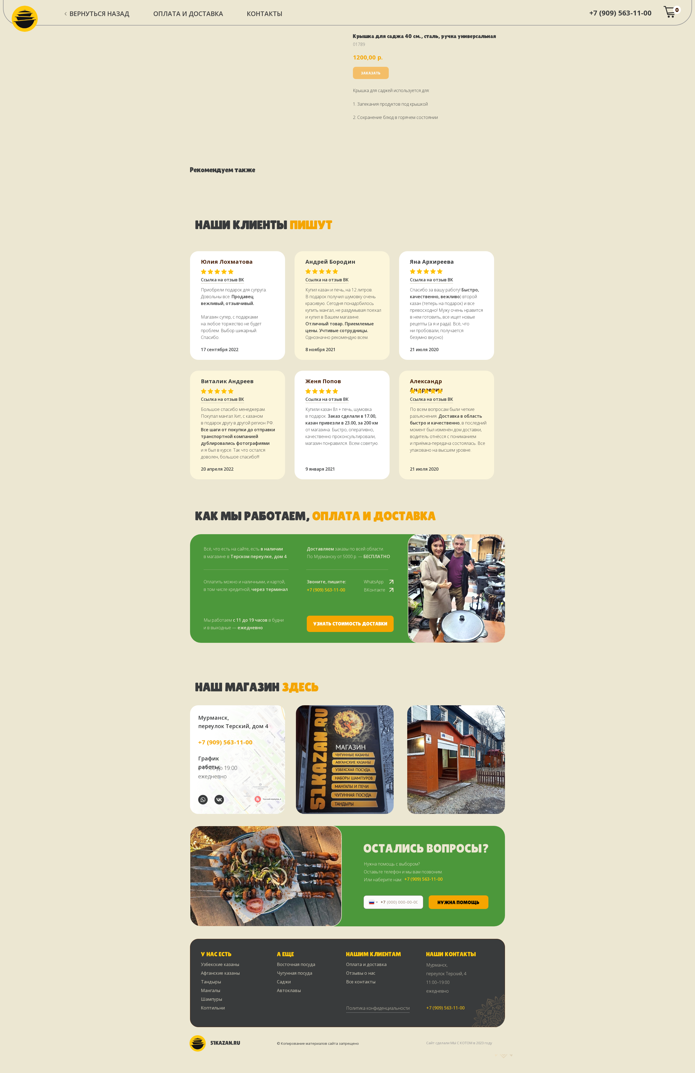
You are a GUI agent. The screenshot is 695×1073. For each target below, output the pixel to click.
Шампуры (211, 999)
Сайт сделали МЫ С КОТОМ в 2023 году (459, 1042)
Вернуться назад (99, 13)
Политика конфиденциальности (378, 1008)
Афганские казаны (220, 973)
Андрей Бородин (330, 261)
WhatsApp (374, 582)
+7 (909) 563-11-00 (620, 12)
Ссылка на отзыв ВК (327, 399)
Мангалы (210, 990)
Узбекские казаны (220, 964)
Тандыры (211, 982)
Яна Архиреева (432, 261)
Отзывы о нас (360, 973)
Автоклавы (289, 990)
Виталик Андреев (227, 381)
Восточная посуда (296, 964)
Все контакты (360, 982)
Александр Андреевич (426, 385)
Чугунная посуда (294, 973)
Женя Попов (323, 381)
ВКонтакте (374, 590)
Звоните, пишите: (326, 582)
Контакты (264, 13)
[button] (350, 624)
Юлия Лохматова (227, 261)
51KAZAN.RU (225, 1043)
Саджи (284, 982)
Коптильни (213, 1008)
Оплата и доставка (366, 964)
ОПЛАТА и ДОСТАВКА (188, 13)
